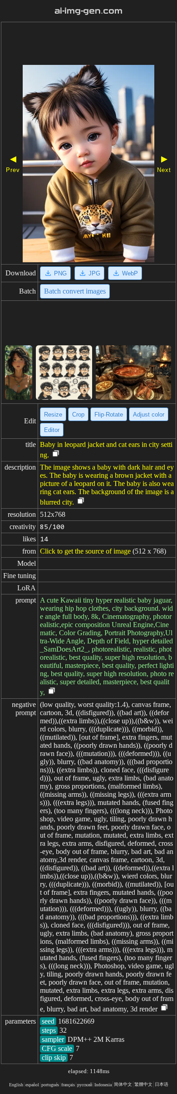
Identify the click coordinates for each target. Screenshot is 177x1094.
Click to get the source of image (85, 551)
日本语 (161, 1084)
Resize (53, 414)
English (16, 1084)
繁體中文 (143, 1084)
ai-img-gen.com (88, 11)
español (32, 1084)
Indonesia (103, 1084)
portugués (50, 1084)
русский (84, 1084)
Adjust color (148, 414)
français (68, 1084)
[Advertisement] (88, 44)
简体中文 (123, 1084)
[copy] (56, 454)
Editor (51, 430)
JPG (94, 273)
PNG (60, 273)
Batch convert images (75, 291)
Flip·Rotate (108, 414)
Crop (78, 414)
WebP (130, 273)
